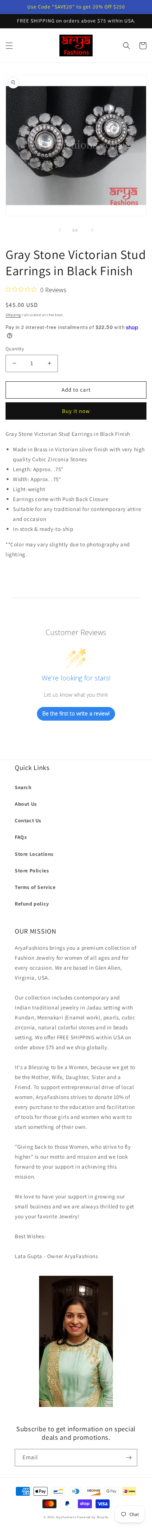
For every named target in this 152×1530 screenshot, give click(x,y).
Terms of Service (35, 887)
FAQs (21, 837)
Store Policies (32, 870)
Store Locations (34, 854)
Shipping (13, 314)
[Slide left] (60, 230)
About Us (26, 804)
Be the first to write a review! (76, 713)
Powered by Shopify (92, 1517)
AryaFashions (66, 1517)
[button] (9, 46)
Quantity (15, 349)
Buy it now (76, 410)
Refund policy (32, 903)
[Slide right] (92, 230)
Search (23, 787)
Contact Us (28, 820)
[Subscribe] (129, 1457)
